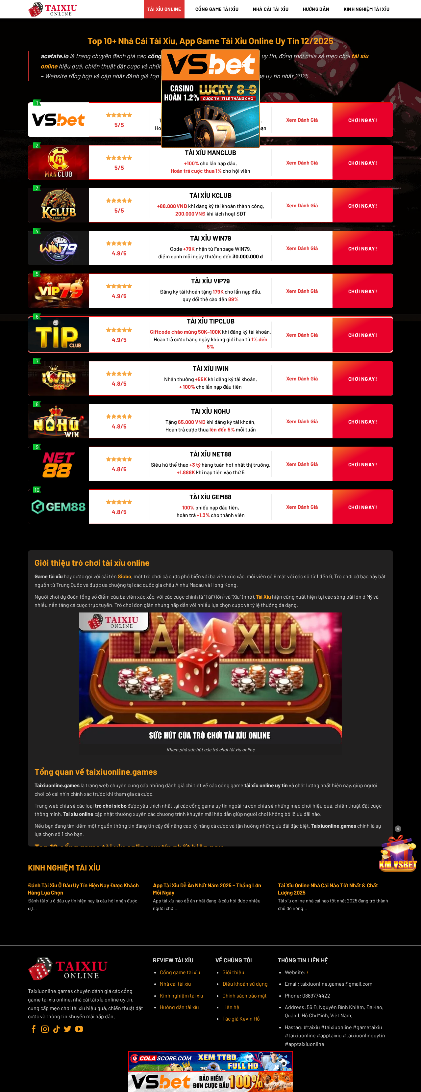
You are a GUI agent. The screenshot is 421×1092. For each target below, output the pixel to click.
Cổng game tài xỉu (180, 972)
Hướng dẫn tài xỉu (179, 1007)
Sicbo (124, 576)
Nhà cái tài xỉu (175, 983)
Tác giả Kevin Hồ (241, 1018)
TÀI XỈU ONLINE (164, 9)
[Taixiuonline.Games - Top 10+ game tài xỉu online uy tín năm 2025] (53, 9)
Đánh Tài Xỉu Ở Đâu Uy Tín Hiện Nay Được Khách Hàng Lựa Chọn (83, 889)
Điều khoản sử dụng (245, 983)
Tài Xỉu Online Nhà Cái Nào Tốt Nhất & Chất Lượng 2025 (328, 889)
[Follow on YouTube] (79, 1030)
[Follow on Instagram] (45, 1030)
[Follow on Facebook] (33, 1030)
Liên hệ (230, 1007)
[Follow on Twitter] (67, 1030)
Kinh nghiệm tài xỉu (181, 995)
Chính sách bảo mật (244, 995)
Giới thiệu (233, 972)
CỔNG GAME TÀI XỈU (216, 9)
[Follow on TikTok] (56, 1030)
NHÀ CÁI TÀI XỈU (270, 9)
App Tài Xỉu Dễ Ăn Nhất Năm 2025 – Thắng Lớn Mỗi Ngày (207, 889)
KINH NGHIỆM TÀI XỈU (366, 9)
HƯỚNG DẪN (316, 9)
